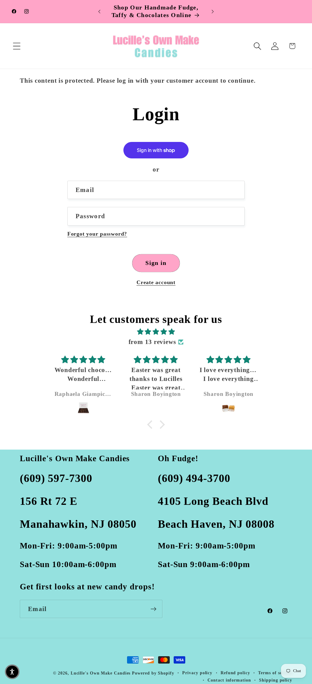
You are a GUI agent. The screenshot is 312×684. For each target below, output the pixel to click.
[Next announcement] (212, 11)
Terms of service (275, 672)
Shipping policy (275, 680)
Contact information (229, 680)
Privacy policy (197, 672)
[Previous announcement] (99, 11)
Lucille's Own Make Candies (101, 673)
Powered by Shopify (153, 673)
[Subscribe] (153, 609)
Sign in (155, 263)
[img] (156, 332)
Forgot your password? (97, 234)
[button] (16, 46)
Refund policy (235, 672)
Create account (156, 282)
